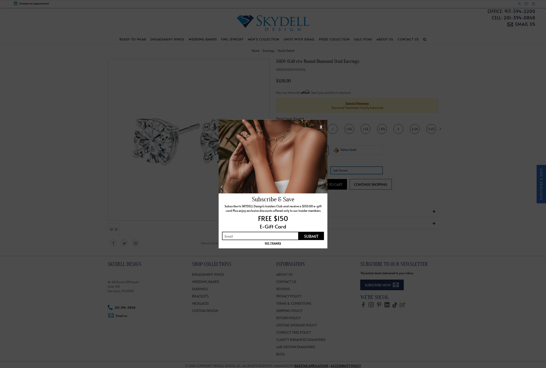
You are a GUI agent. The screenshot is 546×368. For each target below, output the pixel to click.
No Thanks (273, 243)
